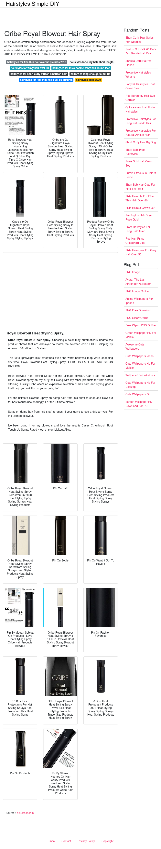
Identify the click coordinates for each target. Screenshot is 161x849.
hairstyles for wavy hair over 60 (30, 68)
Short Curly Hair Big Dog (140, 142)
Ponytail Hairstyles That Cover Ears (140, 86)
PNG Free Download (138, 310)
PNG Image (132, 272)
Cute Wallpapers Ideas (139, 356)
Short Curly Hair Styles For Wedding (139, 39)
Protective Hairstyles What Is (138, 74)
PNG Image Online (137, 291)
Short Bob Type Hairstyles (135, 152)
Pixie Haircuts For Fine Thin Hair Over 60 (139, 198)
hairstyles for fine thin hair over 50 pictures (46, 80)
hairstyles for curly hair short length (91, 62)
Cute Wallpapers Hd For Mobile (140, 365)
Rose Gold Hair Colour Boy (139, 163)
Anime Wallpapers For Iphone (139, 301)
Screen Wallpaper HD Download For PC (138, 404)
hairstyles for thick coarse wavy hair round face (81, 68)
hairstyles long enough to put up (90, 74)
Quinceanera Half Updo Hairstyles (140, 109)
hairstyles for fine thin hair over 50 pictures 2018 (36, 62)
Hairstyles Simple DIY (32, 3)
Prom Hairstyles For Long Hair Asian (137, 229)
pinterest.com (25, 813)
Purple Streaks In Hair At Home (140, 175)
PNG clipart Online (136, 318)
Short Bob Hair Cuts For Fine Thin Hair (140, 186)
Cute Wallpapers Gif (137, 394)
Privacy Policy (86, 841)
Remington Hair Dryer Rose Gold (139, 217)
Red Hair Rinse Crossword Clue (135, 240)
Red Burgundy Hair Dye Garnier (140, 98)
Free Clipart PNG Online (140, 325)
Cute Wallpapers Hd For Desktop (140, 385)
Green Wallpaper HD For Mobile (140, 335)
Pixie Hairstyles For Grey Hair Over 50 (140, 252)
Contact (66, 841)
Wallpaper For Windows (140, 375)
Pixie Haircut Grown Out (140, 208)
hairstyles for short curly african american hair (38, 74)
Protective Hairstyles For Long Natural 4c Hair (140, 121)
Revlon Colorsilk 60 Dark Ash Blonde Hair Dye (140, 51)
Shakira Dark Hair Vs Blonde (138, 63)
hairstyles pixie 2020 (88, 80)
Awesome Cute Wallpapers (134, 346)
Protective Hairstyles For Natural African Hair (140, 132)
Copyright (107, 841)
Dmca (51, 841)
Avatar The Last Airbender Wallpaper (138, 281)
